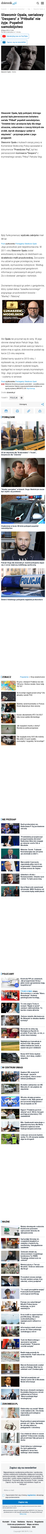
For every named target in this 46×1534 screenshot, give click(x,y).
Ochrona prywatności (16, 1524)
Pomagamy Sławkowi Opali (26, 244)
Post (3, 244)
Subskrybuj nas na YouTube (17, 36)
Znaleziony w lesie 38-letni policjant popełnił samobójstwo (19, 527)
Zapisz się (23, 1502)
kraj (29, 9)
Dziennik (3, 9)
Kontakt (6, 1522)
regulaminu (31, 1495)
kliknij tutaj (23, 1514)
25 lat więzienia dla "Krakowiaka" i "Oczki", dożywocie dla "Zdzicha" (18, 454)
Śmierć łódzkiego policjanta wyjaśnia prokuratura (22, 600)
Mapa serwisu (33, 1524)
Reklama (21, 1522)
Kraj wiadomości (38, 677)
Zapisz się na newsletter (16, 42)
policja (13, 398)
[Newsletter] (6, 411)
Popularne (24, 677)
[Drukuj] (17, 411)
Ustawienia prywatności (20, 1527)
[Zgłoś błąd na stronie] (40, 411)
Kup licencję (31, 388)
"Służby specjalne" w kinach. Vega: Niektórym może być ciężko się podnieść (22, 490)
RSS (34, 1527)
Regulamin (39, 1522)
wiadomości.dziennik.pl (17, 9)
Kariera (30, 1522)
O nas (13, 1522)
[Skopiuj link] (29, 411)
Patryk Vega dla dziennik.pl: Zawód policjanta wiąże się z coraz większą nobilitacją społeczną (22, 564)
